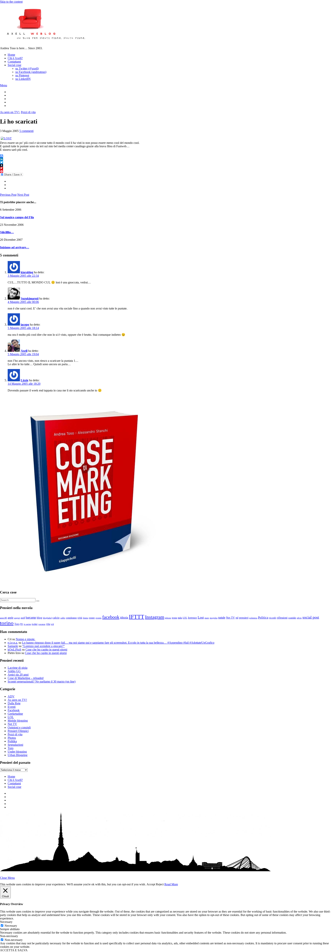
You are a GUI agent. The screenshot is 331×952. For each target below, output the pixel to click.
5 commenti (26, 131)
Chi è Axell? (15, 58)
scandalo (292, 617)
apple (10, 617)
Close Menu (7, 877)
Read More (171, 884)
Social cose (14, 65)
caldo (62, 618)
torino (7, 623)
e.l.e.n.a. (13, 642)
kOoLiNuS (14, 649)
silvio (299, 618)
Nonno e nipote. (25, 639)
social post (310, 617)
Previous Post (8, 194)
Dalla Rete (14, 703)
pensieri (243, 617)
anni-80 (3, 618)
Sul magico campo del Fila (17, 217)
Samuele (13, 646)
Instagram (154, 617)
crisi (80, 617)
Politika (12, 741)
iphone (168, 618)
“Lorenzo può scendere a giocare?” (43, 646)
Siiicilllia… (7, 232)
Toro (17, 623)
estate (92, 617)
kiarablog (27, 272)
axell (23, 617)
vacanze (41, 624)
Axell (24, 350)
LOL (185, 617)
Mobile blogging (18, 720)
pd (237, 617)
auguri (17, 618)
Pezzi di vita (28, 112)
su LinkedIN (23, 78)
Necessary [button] (6, 921)
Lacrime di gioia (17, 667)
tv (21, 624)
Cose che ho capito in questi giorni (46, 649)
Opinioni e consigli (19, 727)
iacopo (25, 324)
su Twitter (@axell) (27, 68)
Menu (3, 85)
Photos (12, 737)
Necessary (11, 925)
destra (85, 618)
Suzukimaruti (30, 298)
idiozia (124, 617)
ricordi (272, 617)
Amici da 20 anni (18, 674)
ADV (11, 696)
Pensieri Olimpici (18, 731)
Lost (201, 617)
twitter (35, 624)
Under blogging (17, 751)
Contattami (14, 61)
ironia (174, 617)
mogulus (213, 618)
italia (180, 617)
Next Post (23, 194)
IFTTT (136, 617)
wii (52, 624)
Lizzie (24, 380)
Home (11, 54)
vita (48, 624)
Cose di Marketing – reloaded (25, 678)
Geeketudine (15, 713)
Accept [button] (151, 884)
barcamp (31, 617)
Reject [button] (160, 884)
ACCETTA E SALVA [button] (14, 950)
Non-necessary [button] (9, 936)
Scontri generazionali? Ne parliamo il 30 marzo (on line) (41, 681)
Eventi (12, 706)
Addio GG (14, 671)
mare (207, 618)
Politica (263, 617)
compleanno (71, 617)
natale (221, 617)
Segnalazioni (15, 744)
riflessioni (282, 617)
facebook (110, 617)
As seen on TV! (9, 112)
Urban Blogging (17, 755)
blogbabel (47, 618)
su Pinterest (22, 75)
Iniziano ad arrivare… (14, 247)
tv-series (27, 624)
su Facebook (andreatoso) (30, 72)
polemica (253, 618)
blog (39, 617)
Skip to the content (11, 1)
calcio (56, 617)
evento (99, 618)
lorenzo (192, 617)
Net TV (230, 617)
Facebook (14, 710)
